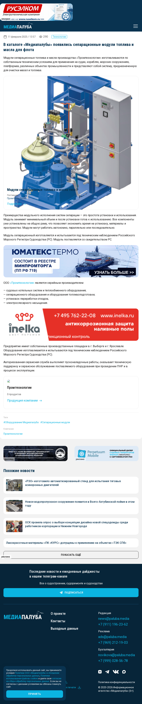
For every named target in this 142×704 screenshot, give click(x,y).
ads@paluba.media (112, 637)
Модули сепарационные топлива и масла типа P (42, 190)
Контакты (58, 621)
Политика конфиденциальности (116, 682)
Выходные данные (64, 628)
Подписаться (74, 592)
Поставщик (12, 195)
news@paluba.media (113, 619)
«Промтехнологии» (22, 282)
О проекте (58, 613)
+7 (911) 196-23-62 (113, 624)
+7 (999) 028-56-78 (113, 661)
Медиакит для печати (63, 687)
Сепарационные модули (56, 422)
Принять (34, 694)
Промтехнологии (16, 198)
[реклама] (71, 261)
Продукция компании (22, 400)
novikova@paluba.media (116, 655)
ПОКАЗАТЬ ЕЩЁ (71, 554)
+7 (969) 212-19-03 (113, 642)
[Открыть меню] (135, 26)
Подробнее (14, 203)
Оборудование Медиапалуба (22, 422)
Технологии (59, 36)
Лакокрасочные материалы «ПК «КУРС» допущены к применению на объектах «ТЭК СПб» (66, 542)
